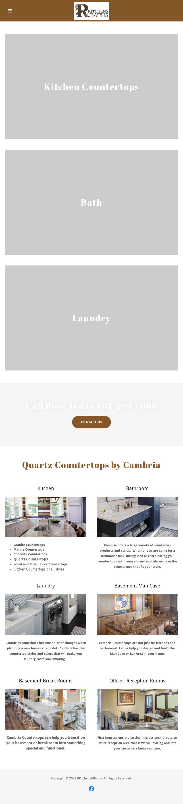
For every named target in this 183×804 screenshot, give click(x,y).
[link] (91, 11)
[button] (18, 10)
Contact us (91, 422)
